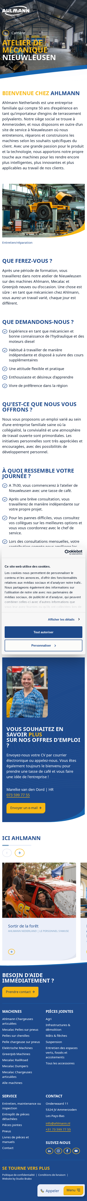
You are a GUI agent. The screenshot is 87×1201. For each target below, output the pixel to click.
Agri (49, 1019)
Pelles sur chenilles (15, 1036)
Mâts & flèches (56, 1036)
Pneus (6, 1131)
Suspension (54, 1042)
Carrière (18, 32)
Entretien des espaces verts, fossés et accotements (61, 1052)
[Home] (16, 11)
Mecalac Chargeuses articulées (17, 1074)
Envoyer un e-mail (24, 808)
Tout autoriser (43, 632)
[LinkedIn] (49, 1151)
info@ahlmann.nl (58, 1123)
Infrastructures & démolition (58, 1027)
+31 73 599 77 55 (58, 1129)
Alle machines (12, 1083)
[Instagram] (58, 1151)
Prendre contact (18, 992)
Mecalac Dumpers (15, 1066)
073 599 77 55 (18, 794)
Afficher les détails (61, 619)
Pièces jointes (12, 1125)
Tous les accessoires (60, 1063)
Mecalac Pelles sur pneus (20, 1029)
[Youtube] (76, 1151)
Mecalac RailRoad (15, 1060)
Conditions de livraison (52, 1175)
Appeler (52, 1190)
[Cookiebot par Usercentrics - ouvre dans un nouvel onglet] (64, 552)
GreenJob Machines (16, 1054)
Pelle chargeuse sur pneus (21, 1042)
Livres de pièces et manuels (15, 1139)
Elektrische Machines (17, 1048)
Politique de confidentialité (18, 1175)
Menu (71, 1190)
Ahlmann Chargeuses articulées (17, 1021)
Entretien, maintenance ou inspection (21, 1105)
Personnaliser (41, 645)
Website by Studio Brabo (17, 1178)
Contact (8, 1148)
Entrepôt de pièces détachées (15, 1116)
